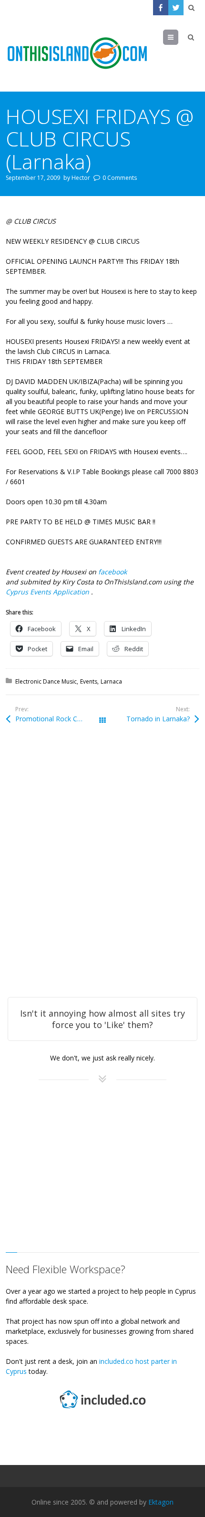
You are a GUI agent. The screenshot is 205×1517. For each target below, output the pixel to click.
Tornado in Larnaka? (158, 718)
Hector (81, 178)
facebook (112, 571)
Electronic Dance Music (46, 681)
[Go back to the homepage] (77, 53)
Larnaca (111, 681)
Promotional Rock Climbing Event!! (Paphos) (58, 718)
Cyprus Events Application (48, 591)
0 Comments (119, 178)
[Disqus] (102, 873)
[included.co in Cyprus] (102, 1409)
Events (88, 681)
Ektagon (161, 1502)
